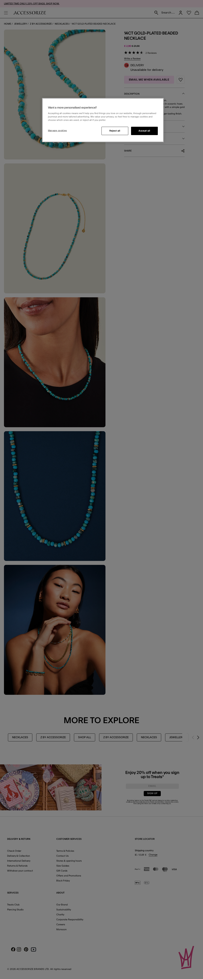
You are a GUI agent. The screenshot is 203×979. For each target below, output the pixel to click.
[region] (103, 120)
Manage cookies (57, 131)
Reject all (114, 131)
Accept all (144, 131)
